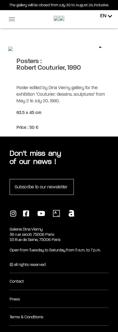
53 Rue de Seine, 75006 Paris (35, 239)
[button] (12, 19)
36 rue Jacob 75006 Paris (32, 234)
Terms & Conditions (26, 316)
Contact (17, 281)
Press (15, 299)
